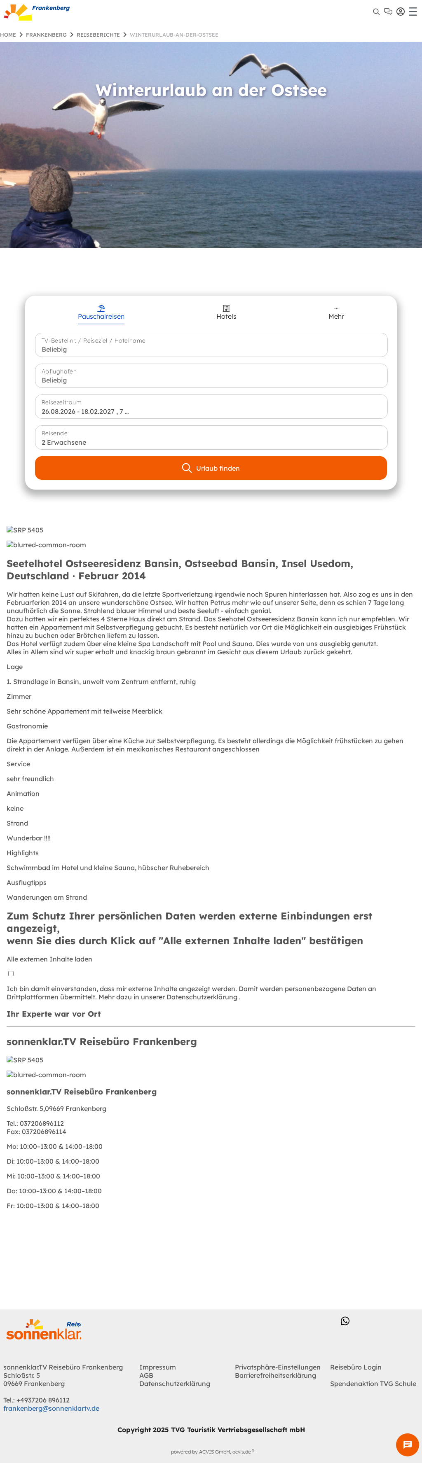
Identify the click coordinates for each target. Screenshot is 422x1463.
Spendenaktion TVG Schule (373, 1383)
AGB (146, 1375)
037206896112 (35, 1123)
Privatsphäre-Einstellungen (278, 1367)
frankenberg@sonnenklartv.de (51, 1408)
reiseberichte (98, 34)
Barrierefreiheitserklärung (275, 1375)
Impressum (157, 1367)
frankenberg (46, 34)
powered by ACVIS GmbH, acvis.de (211, 1452)
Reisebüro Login (356, 1367)
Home (8, 34)
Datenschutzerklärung (202, 997)
